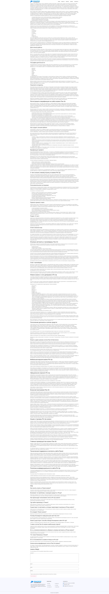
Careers (71, 1)
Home (59, 1)
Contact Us (76, 1)
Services (67, 1)
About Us (63, 1)
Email (31, 567)
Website (31, 570)
